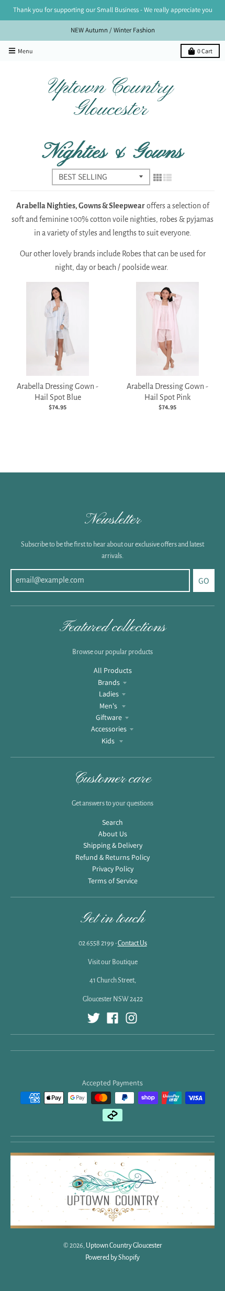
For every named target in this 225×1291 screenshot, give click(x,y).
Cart (204, 51)
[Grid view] (157, 178)
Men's (109, 705)
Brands (109, 682)
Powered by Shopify (112, 1257)
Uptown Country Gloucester (110, 99)
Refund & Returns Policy (112, 857)
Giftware (109, 717)
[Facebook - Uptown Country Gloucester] (112, 1018)
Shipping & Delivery (112, 845)
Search (112, 822)
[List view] (167, 178)
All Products (113, 670)
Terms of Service (113, 880)
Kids (109, 740)
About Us (112, 833)
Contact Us (132, 943)
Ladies (109, 693)
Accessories (109, 728)
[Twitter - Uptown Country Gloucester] (93, 1018)
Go (203, 580)
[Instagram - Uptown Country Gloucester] (131, 1018)
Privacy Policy (112, 868)
